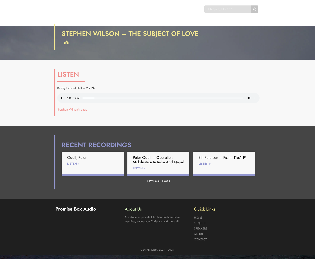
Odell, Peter (77, 157)
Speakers (145, 9)
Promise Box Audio (68, 9)
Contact (184, 9)
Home (105, 9)
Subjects (124, 9)
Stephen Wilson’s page (72, 109)
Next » (166, 181)
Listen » (73, 164)
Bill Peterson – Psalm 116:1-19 (222, 157)
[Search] (254, 9)
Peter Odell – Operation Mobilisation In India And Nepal (158, 160)
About (165, 9)
